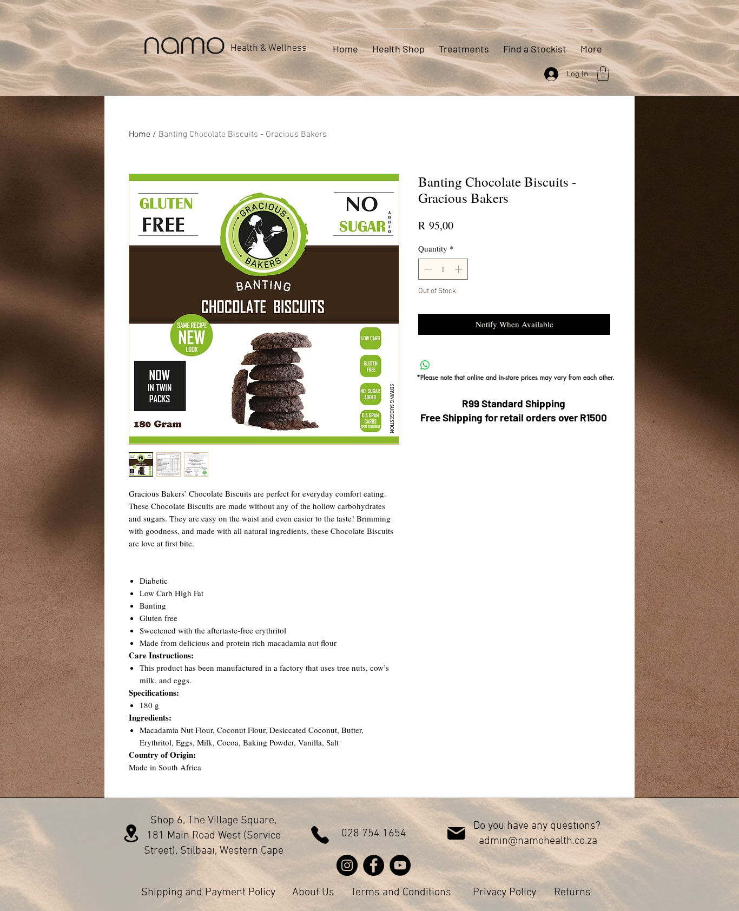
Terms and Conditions (401, 892)
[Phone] (320, 835)
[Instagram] (347, 865)
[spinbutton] (443, 269)
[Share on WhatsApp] (425, 365)
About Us (313, 892)
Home (139, 134)
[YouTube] (400, 865)
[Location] (131, 833)
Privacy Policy (504, 892)
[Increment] (459, 269)
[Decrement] (427, 269)
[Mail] (456, 833)
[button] (603, 73)
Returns (572, 892)
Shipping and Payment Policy (208, 892)
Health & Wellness (268, 48)
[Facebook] (373, 865)
